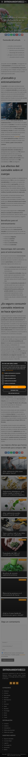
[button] (14, 393)
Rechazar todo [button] (14, 390)
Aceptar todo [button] (14, 387)
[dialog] (14, 378)
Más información (9, 370)
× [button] (25, 363)
